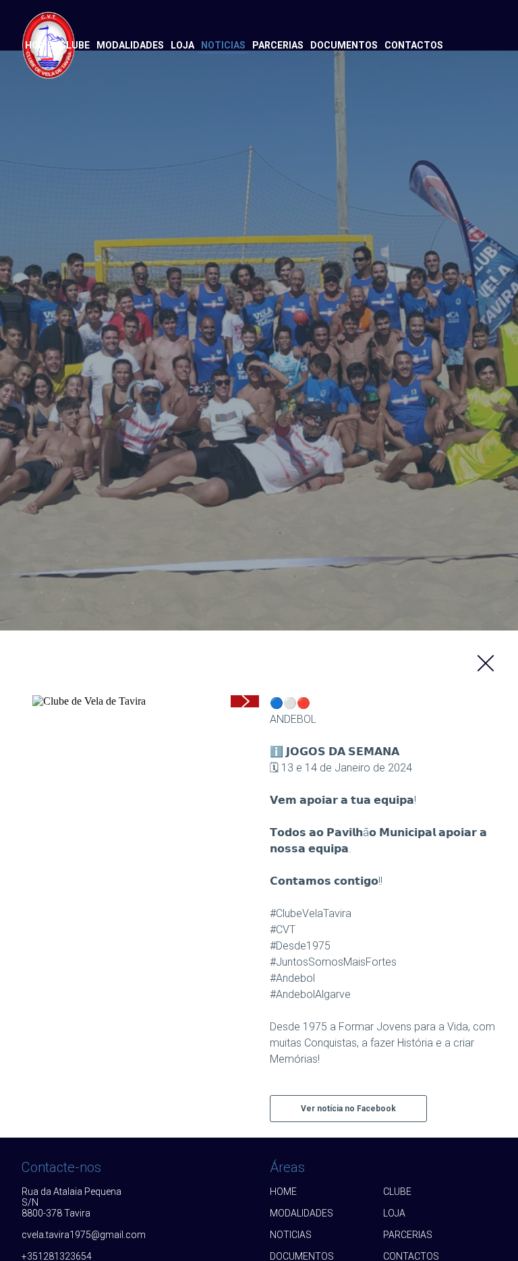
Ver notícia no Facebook (348, 1108)
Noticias (223, 45)
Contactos (413, 45)
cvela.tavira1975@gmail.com (78, 1234)
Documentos (344, 45)
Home (39, 45)
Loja (182, 45)
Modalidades (130, 45)
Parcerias (278, 45)
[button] (245, 701)
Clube (74, 45)
